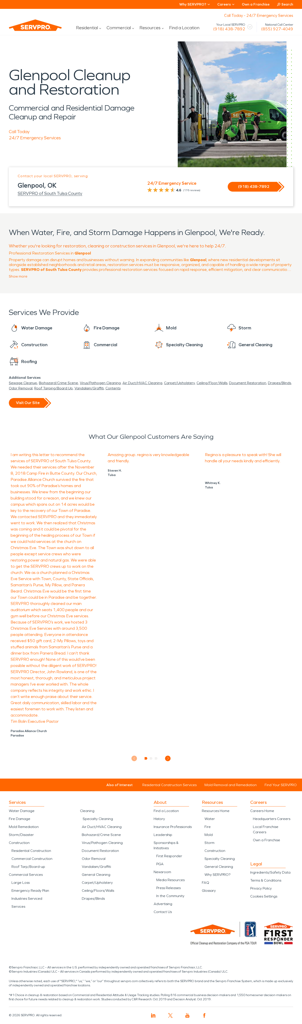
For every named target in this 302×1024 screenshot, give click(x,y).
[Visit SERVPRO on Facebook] (204, 1015)
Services (18, 906)
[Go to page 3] (156, 758)
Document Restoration (247, 383)
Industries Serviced (26, 898)
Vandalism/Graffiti (89, 388)
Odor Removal (20, 388)
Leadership (163, 835)
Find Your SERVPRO (281, 785)
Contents (112, 388)
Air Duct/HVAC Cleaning (142, 383)
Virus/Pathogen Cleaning (100, 383)
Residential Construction (31, 851)
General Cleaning (96, 874)
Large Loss (20, 882)
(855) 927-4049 (277, 29)
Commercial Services (26, 874)
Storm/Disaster (21, 835)
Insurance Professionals (173, 827)
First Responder (169, 856)
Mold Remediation (24, 827)
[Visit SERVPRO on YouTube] (187, 1015)
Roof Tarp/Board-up (28, 867)
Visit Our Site (28, 402)
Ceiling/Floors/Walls (98, 890)
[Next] (168, 758)
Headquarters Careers (271, 819)
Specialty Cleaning (98, 819)
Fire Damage (19, 819)
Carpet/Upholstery (179, 383)
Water (210, 819)
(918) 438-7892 (229, 29)
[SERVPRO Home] (29, 28)
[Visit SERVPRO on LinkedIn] (153, 1015)
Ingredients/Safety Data (270, 872)
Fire (208, 827)
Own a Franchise (256, 4)
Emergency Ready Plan (30, 890)
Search (287, 4)
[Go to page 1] (146, 758)
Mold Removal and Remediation (231, 785)
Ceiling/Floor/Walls (212, 383)
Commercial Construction (31, 859)
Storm (209, 843)
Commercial (119, 27)
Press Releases (168, 888)
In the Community (170, 896)
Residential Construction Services (169, 785)
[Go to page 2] (151, 758)
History (159, 819)
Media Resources (170, 880)
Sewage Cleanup (23, 383)
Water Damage (21, 811)
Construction (19, 843)
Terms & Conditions (265, 880)
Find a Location (184, 27)
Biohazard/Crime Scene (58, 383)
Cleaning (87, 811)
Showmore (18, 276)
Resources (150, 27)
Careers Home (262, 811)
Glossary (209, 890)
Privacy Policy (261, 888)
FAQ (205, 882)
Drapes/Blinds (279, 383)
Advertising (163, 904)
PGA (160, 864)
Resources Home (215, 811)
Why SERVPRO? (217, 874)
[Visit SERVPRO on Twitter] (170, 1015)
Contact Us (163, 912)
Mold (209, 835)
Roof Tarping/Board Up (53, 388)
